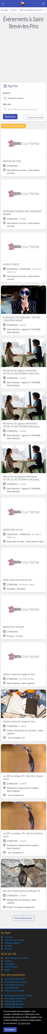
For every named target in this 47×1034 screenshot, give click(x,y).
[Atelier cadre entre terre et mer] (23, 562)
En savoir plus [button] (24, 1023)
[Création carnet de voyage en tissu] (23, 656)
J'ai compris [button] (10, 1030)
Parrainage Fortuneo (14, 985)
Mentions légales (12, 943)
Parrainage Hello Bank (15, 998)
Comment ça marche (14, 940)
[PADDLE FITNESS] (23, 246)
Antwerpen (10, 964)
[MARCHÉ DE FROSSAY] (23, 609)
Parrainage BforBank (14, 1004)
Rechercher (10, 116)
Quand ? (7, 93)
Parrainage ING (12, 987)
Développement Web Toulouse (19, 995)
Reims (7, 970)
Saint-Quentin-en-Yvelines (17, 958)
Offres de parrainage (14, 990)
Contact (8, 948)
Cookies (8, 946)
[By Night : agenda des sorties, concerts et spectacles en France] (23, 3)
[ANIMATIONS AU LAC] (23, 512)
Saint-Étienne (11, 967)
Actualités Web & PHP (15, 979)
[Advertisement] (23, 57)
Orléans (8, 961)
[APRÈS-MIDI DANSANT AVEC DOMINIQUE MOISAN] (23, 193)
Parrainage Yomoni (13, 1001)
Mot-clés (7, 104)
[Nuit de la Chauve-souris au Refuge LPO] (23, 873)
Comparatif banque (14, 1007)
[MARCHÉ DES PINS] (23, 143)
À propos (9, 937)
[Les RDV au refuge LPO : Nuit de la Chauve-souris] (23, 758)
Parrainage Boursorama (16, 982)
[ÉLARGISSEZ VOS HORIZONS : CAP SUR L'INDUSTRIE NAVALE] (23, 300)
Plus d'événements (23, 918)
